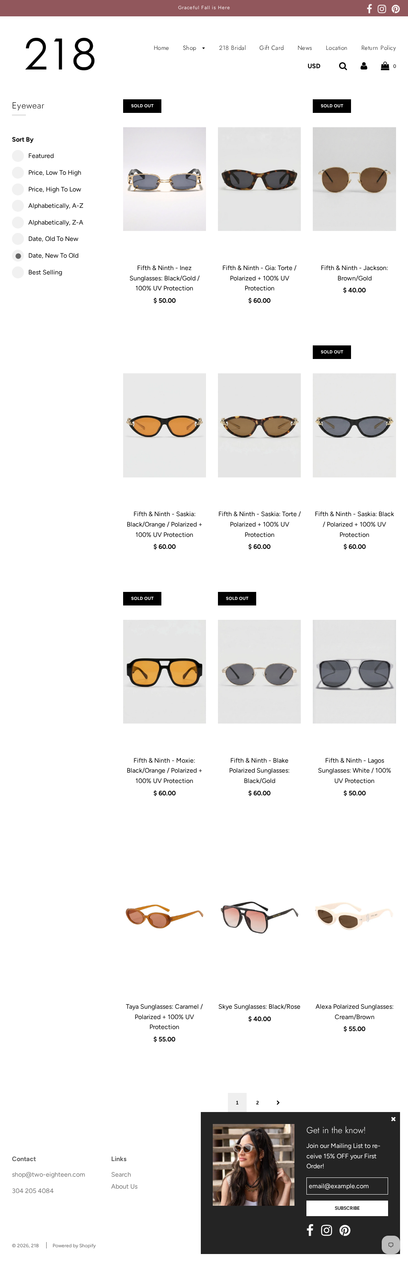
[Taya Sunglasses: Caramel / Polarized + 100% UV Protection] (164, 918)
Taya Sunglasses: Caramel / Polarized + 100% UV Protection (164, 1017)
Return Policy (378, 47)
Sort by (22, 139)
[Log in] (364, 66)
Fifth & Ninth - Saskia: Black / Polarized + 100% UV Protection (354, 524)
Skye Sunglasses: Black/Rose (259, 1006)
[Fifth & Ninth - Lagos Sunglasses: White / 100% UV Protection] (354, 671)
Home (161, 47)
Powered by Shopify (74, 1245)
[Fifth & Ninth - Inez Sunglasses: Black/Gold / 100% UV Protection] (164, 179)
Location (337, 47)
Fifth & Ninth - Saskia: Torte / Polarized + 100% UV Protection (259, 524)
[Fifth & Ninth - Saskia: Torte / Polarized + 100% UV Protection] (259, 425)
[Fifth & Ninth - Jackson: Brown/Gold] (354, 179)
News (305, 47)
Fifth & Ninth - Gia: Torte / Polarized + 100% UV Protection (259, 278)
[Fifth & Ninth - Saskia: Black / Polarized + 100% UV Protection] (354, 425)
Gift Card (271, 47)
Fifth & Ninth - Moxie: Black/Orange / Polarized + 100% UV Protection (164, 771)
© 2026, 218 (25, 1245)
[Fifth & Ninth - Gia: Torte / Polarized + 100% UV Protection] (259, 179)
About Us (124, 1186)
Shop (191, 47)
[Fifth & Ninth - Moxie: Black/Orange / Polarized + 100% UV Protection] (164, 671)
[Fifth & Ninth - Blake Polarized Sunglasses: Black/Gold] (259, 671)
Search (121, 1174)
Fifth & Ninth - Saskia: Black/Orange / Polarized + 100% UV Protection (164, 524)
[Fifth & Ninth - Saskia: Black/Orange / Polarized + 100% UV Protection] (164, 425)
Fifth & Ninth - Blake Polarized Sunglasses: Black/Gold (259, 771)
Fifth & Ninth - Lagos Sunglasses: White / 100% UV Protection (354, 771)
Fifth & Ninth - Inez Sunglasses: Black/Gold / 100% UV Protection (164, 278)
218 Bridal (232, 47)
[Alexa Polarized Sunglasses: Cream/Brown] (354, 918)
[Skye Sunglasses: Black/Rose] (259, 918)
